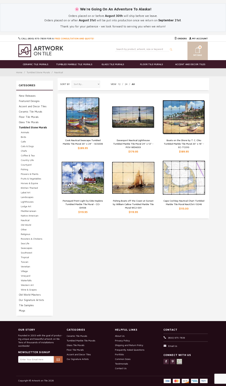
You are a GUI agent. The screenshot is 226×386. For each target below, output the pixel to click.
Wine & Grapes (29, 289)
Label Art (25, 192)
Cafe (23, 141)
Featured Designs (29, 100)
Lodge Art (26, 206)
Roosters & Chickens (31, 238)
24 (126, 84)
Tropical (25, 257)
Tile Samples (26, 305)
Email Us (172, 346)
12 (119, 84)
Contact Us (121, 368)
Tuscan (24, 261)
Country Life (27, 160)
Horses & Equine (29, 183)
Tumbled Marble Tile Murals (74, 64)
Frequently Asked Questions (129, 349)
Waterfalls (26, 280)
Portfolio (119, 354)
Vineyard (25, 275)
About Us (120, 335)
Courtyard (26, 164)
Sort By (65, 84)
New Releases (27, 95)
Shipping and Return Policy (129, 345)
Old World (26, 224)
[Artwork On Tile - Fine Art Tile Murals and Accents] (41, 50)
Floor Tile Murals (151, 64)
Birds (23, 136)
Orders (182, 38)
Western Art (27, 285)
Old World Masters (30, 294)
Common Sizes (123, 359)
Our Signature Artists (31, 299)
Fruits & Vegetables (31, 178)
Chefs (24, 150)
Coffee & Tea (28, 155)
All (133, 84)
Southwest (26, 252)
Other (24, 229)
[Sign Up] (58, 359)
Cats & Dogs (27, 146)
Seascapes (26, 248)
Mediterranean (28, 211)
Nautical (25, 220)
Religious (25, 234)
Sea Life (25, 243)
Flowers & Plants (29, 174)
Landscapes (27, 197)
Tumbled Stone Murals (38, 72)
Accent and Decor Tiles (190, 64)
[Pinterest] (172, 361)
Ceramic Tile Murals (35, 64)
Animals (25, 132)
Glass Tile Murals (113, 64)
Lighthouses (27, 201)
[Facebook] (166, 361)
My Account (199, 38)
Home (19, 72)
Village (24, 271)
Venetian (25, 266)
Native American (29, 215)
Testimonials (121, 363)
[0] (193, 50)
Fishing (24, 169)
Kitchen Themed (29, 187)
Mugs (22, 310)
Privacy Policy (122, 340)
